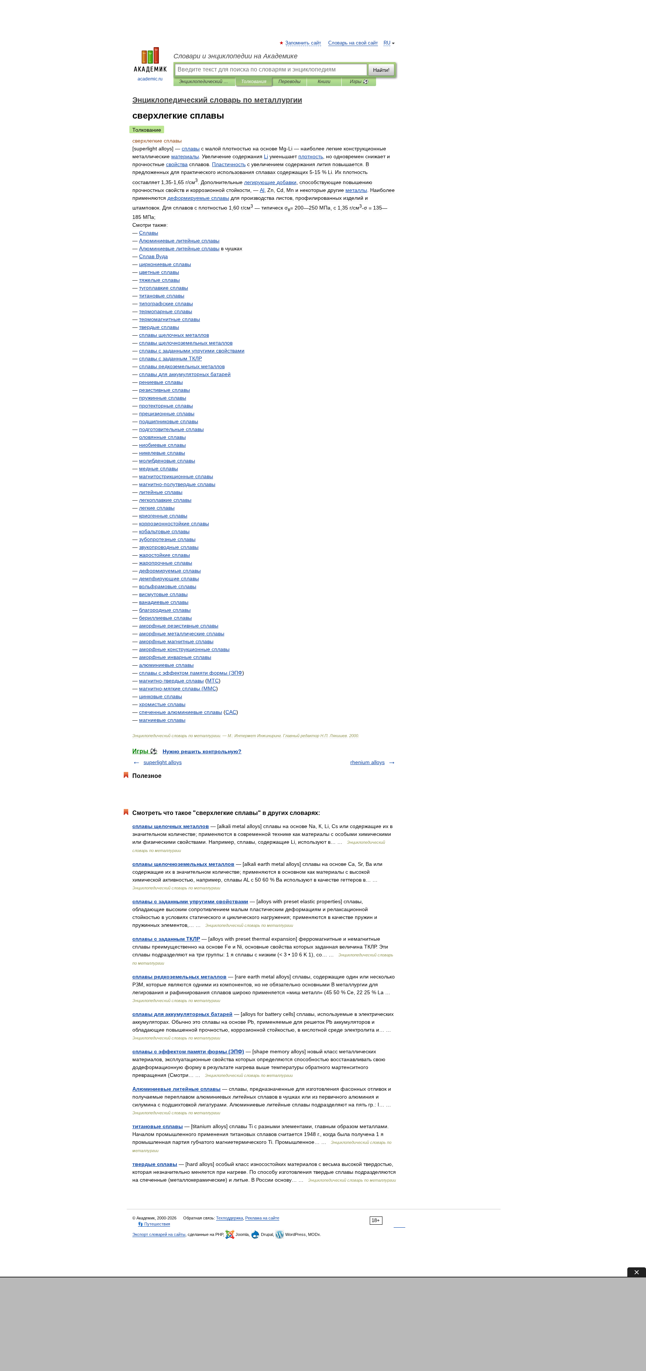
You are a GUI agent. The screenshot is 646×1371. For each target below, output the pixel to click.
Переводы (290, 81)
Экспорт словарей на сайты (158, 1234)
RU (387, 43)
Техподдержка (229, 1218)
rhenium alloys (367, 762)
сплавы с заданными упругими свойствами (190, 901)
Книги (324, 81)
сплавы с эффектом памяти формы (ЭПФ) (188, 1051)
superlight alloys (163, 762)
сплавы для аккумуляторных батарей (182, 1014)
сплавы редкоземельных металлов (179, 977)
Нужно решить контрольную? (202, 751)
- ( (171, 688)
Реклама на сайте (262, 1218)
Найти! (381, 70)
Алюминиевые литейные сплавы (176, 1089)
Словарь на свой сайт (353, 43)
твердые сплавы (154, 1164)
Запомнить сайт (303, 43)
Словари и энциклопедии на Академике (235, 56)
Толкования (253, 81)
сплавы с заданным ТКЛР (166, 939)
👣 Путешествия (154, 1224)
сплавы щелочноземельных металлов (183, 864)
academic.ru (150, 79)
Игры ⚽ (359, 81)
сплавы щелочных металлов (170, 826)
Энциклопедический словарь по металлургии (204, 81)
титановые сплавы (157, 1126)
